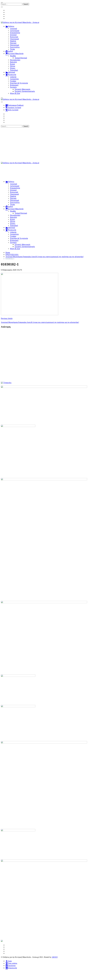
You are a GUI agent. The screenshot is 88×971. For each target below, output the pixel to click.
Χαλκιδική (14, 70)
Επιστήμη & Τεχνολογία (19, 83)
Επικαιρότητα (15, 33)
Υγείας (12, 49)
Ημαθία (13, 56)
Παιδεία (13, 41)
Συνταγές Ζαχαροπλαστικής (25, 91)
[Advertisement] (44, 145)
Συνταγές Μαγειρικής (22, 89)
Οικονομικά (14, 39)
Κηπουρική (14, 85)
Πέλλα (12, 66)
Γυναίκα (13, 81)
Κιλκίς (12, 64)
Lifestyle (13, 77)
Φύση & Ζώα (15, 93)
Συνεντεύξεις (15, 47)
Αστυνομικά (14, 31)
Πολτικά (13, 43)
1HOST (55, 957)
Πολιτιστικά (14, 45)
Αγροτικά (13, 29)
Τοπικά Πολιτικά (21, 58)
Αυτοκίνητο (14, 79)
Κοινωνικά (14, 37)
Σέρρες (12, 68)
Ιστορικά (13, 35)
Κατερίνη (13, 62)
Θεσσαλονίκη (15, 60)
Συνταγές (13, 87)
